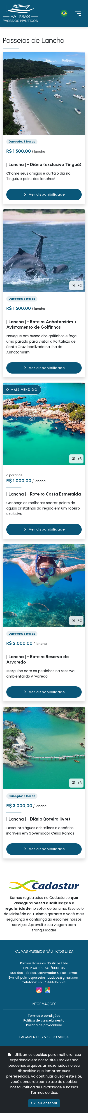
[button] (56, 14)
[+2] (44, 250)
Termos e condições (44, 1015)
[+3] (44, 748)
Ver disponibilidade (47, 194)
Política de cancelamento (44, 1020)
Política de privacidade (44, 1025)
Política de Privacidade (41, 1087)
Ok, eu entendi (44, 1103)
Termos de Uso (43, 1092)
